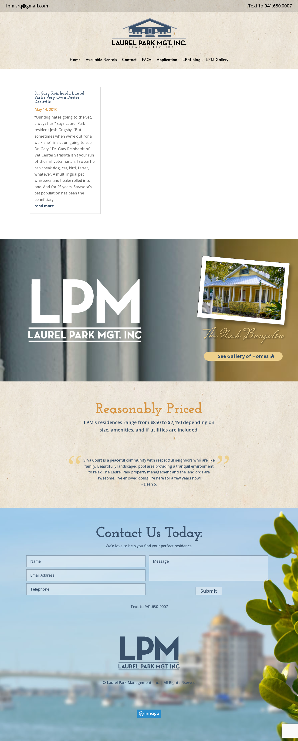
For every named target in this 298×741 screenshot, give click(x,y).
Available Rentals (101, 60)
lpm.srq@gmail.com (27, 6)
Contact (129, 60)
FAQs (147, 60)
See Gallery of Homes (243, 356)
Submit (208, 591)
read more (44, 205)
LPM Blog (191, 60)
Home (75, 60)
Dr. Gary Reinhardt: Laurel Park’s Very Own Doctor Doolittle (59, 98)
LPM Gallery (217, 60)
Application (167, 60)
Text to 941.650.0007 (270, 6)
